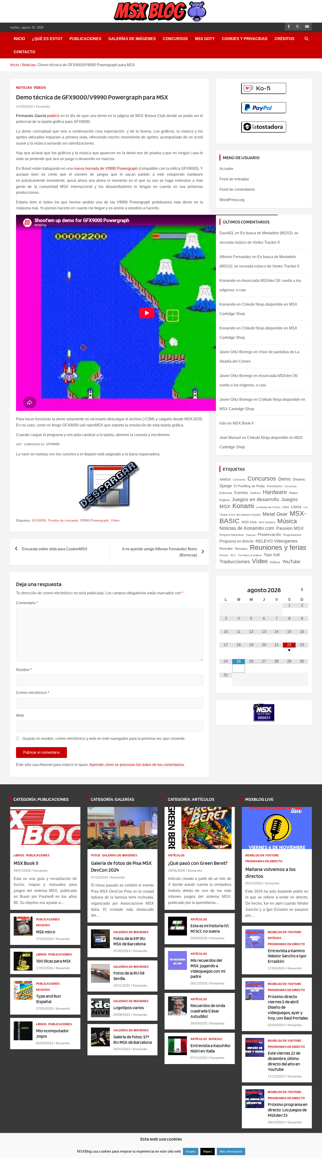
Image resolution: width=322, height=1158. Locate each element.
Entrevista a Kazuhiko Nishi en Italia (210, 1048)
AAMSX (225, 479)
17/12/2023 (276, 1076)
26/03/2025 (198, 1023)
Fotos (95, 855)
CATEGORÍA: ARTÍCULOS (191, 799)
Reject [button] (207, 1151)
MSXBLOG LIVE (259, 799)
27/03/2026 (44, 939)
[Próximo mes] (302, 590)
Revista (223, 555)
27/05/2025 (44, 1008)
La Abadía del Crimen (268, 507)
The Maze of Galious (250, 555)
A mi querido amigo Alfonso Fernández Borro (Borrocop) (159, 552)
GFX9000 (39, 520)
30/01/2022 (121, 1049)
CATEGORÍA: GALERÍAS (112, 799)
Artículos (176, 855)
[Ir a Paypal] (264, 105)
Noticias (24, 87)
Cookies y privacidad (245, 39)
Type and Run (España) (48, 998)
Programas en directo (263, 861)
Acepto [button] (190, 1151)
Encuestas (291, 486)
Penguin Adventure (231, 535)
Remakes (241, 549)
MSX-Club (249, 522)
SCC (233, 555)
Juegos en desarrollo (255, 499)
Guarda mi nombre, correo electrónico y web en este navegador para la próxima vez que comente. (104, 739)
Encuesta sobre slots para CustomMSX (54, 549)
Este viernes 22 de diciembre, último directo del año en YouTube (284, 1061)
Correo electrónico (32, 693)
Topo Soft (272, 555)
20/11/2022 (121, 985)
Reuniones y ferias (278, 547)
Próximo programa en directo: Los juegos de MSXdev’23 (288, 1110)
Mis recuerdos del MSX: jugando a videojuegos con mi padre (207, 968)
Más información (231, 1151)
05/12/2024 (253, 883)
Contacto (24, 52)
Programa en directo (236, 541)
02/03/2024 (44, 1043)
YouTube (291, 561)
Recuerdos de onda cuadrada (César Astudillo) (207, 1011)
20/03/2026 (198, 938)
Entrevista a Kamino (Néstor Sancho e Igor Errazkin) (287, 956)
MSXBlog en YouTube (262, 855)
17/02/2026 (44, 968)
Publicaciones (85, 39)
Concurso (239, 479)
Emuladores (274, 486)
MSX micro (45, 932)
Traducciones (234, 561)
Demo (284, 479)
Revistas (43, 925)
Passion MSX (290, 528)
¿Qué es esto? (47, 39)
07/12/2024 (99, 877)
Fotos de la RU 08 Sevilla (128, 975)
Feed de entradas (234, 179)
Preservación (269, 534)
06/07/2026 (22, 870)
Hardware (275, 492)
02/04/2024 (276, 1025)
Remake (226, 549)
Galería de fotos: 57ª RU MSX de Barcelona (132, 1039)
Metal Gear (275, 514)
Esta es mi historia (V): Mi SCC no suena (209, 928)
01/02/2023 (121, 951)
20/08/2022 (121, 1014)
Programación (292, 535)
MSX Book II (243, 423)
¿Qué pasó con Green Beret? (197, 863)
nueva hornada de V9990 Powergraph (106, 168)
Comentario (27, 603)
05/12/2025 (198, 983)
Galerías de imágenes (132, 39)
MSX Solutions (267, 522)
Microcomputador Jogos (52, 1033)
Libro (285, 507)
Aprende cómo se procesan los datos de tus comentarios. (137, 765)
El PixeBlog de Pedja (249, 486)
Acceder (226, 169)
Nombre (24, 670)
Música (287, 521)
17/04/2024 (276, 968)
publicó (53, 116)
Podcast (251, 535)
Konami (243, 506)
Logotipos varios (128, 1007)
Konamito (43, 106)
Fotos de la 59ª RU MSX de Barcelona (129, 941)
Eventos (241, 493)
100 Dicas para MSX (53, 961)
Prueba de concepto (63, 520)
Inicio (19, 39)
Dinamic (299, 479)
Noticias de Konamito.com (246, 528)
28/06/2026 (176, 870)
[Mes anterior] (225, 590)
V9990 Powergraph (94, 520)
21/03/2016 (24, 106)
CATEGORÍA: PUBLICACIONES (41, 799)
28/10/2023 (276, 1122)
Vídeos (39, 87)
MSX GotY (205, 39)
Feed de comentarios (237, 189)
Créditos (284, 39)
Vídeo (115, 520)
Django (225, 486)
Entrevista (225, 493)
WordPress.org (231, 200)
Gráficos (255, 493)
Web (20, 715)
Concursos (175, 39)
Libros (296, 507)
